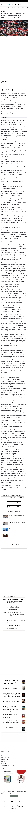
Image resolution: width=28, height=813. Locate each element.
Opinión (3, 7)
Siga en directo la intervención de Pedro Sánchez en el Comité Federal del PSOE (17, 517)
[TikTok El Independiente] (23, 801)
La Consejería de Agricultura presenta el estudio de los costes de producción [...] (15, 614)
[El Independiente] (14, 4)
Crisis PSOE (4, 493)
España (8, 7)
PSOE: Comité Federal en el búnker (17, 522)
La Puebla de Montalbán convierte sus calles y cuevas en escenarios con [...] (16, 620)
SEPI (2, 753)
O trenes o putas (12, 534)
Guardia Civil (4, 761)
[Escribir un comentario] (13, 90)
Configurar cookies (14, 808)
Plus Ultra (3, 755)
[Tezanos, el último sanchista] (5, 529)
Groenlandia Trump (21, 0)
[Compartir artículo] (2, 90)
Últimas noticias (10, 0)
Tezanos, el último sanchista (15, 528)
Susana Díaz (20, 497)
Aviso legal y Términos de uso (18, 805)
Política (3, 11)
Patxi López (4, 497)
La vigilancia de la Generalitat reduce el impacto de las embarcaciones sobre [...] (14, 627)
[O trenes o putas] (5, 535)
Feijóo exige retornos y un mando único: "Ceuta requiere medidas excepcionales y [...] (15, 601)
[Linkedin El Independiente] (19, 801)
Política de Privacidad (8, 805)
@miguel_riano (4, 84)
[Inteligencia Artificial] (8, 782)
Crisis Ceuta (15, 0)
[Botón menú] (1, 4)
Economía (14, 7)
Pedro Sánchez (12, 497)
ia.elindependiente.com (8, 784)
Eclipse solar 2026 (5, 751)
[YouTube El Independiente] (12, 801)
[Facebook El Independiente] (8, 801)
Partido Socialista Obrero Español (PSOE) (11, 495)
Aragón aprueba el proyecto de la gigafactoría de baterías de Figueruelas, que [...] (15, 607)
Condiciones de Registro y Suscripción (9, 806)
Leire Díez (3, 763)
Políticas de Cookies (21, 806)
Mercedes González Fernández (8, 765)
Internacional (22, 7)
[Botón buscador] (26, 4)
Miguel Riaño (4, 81)
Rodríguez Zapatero (5, 757)
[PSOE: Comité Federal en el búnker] (5, 523)
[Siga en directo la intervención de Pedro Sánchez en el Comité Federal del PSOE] (5, 517)
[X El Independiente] (4, 801)
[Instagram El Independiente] (15, 801)
